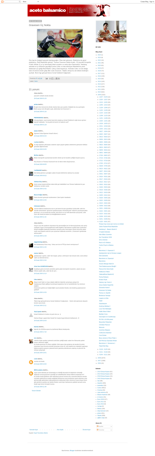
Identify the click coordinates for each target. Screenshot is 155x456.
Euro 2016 (100, 404)
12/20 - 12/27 (103, 99)
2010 (99, 92)
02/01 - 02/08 (103, 219)
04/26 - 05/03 (103, 187)
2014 (99, 81)
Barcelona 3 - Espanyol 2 (107, 250)
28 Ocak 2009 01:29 (40, 125)
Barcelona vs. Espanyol (106, 258)
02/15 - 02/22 (103, 213)
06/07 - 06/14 (103, 171)
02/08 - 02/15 (103, 216)
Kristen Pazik (103, 279)
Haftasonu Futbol (104, 272)
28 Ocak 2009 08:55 (40, 164)
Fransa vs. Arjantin (104, 293)
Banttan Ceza (103, 314)
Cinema (99, 390)
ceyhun (36, 142)
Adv (98, 381)
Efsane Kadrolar (102, 394)
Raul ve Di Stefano (105, 242)
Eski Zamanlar (103, 256)
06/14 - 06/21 (103, 168)
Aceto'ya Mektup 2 (104, 306)
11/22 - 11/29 (103, 110)
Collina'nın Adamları (105, 333)
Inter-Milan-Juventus (105, 234)
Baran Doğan (38, 195)
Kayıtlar (100, 426)
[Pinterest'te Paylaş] (59, 78)
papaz (36, 131)
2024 (99, 55)
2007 (99, 360)
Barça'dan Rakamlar (105, 322)
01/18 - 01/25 (103, 349)
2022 (99, 60)
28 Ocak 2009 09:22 (40, 175)
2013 (99, 84)
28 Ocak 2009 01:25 (40, 98)
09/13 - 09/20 (103, 137)
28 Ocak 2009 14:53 (40, 292)
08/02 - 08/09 (103, 152)
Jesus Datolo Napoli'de (106, 285)
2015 (99, 78)
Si (99, 248)
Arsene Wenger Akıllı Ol (106, 264)
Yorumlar (101, 430)
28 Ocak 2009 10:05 (40, 200)
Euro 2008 (100, 399)
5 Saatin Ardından (104, 232)
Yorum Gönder (36, 390)
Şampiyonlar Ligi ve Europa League (110, 253)
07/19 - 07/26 (103, 158)
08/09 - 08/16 (103, 150)
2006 (99, 363)
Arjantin (99, 383)
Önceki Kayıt (86, 429)
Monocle (101, 327)
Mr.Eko (36, 155)
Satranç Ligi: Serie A (105, 282)
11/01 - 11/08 (103, 118)
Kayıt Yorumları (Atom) (41, 433)
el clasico (100, 397)
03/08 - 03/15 (103, 206)
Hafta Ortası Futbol (105, 311)
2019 (99, 68)
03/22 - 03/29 (103, 200)
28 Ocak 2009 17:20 (40, 332)
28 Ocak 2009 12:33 (40, 236)
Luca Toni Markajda (105, 309)
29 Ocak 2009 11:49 (40, 387)
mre (35, 338)
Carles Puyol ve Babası (106, 245)
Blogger (72, 450)
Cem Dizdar (102, 335)
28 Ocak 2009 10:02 (40, 188)
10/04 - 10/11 (103, 129)
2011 (99, 89)
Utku (35, 279)
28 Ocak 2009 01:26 (40, 111)
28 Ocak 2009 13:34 (40, 260)
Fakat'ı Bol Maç (103, 346)
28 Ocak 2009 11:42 (40, 217)
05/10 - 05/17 (103, 182)
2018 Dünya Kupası (103, 376)
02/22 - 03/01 (103, 211)
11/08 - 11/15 (103, 115)
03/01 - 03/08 (103, 208)
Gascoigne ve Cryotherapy (107, 317)
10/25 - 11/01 (103, 121)
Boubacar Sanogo (104, 295)
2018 (99, 71)
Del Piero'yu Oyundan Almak (108, 340)
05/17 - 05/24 (103, 179)
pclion (36, 104)
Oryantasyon (103, 303)
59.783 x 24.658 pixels (106, 319)
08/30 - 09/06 (103, 142)
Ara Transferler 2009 (105, 237)
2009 (99, 94)
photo (99, 413)
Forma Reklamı (103, 277)
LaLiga (99, 406)
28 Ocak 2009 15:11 (40, 305)
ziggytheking (38, 242)
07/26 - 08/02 (103, 155)
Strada (99, 415)
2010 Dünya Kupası (103, 371)
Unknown (37, 206)
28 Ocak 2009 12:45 (40, 247)
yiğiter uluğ (100, 418)
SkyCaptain (38, 311)
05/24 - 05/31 (103, 176)
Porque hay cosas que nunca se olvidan (111, 224)
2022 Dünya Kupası (103, 378)
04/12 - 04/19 (103, 192)
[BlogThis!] (52, 78)
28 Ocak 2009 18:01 (40, 352)
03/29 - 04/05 (103, 198)
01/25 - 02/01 (103, 221)
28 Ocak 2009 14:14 (40, 273)
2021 (99, 63)
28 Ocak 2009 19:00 (40, 364)
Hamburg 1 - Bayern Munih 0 (108, 229)
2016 (99, 76)
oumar (36, 253)
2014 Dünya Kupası (103, 374)
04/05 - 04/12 (103, 195)
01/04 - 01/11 (103, 354)
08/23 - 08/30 (103, 144)
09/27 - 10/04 (103, 131)
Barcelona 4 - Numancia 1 (107, 343)
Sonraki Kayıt (34, 429)
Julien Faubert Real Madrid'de (108, 226)
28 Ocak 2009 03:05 (40, 149)
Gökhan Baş (38, 181)
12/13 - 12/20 (103, 102)
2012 (99, 86)
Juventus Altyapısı (104, 330)
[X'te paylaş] (54, 78)
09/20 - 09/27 (103, 134)
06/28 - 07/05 (103, 166)
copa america (101, 392)
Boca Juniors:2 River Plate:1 (108, 338)
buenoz (36, 327)
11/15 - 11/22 (103, 113)
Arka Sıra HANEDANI (41, 266)
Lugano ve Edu (103, 298)
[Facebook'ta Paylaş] (56, 78)
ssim (35, 359)
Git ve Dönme (103, 240)
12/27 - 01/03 (103, 97)
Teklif (100, 301)
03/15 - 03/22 (103, 203)
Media (99, 408)
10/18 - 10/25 (103, 123)
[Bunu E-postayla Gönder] (50, 78)
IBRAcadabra (38, 370)
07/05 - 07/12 (103, 163)
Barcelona (102, 261)
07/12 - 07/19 (103, 160)
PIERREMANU (38, 118)
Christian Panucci (104, 325)
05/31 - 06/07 (103, 174)
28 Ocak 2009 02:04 (40, 136)
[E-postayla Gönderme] (46, 78)
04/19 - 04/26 (103, 190)
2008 (99, 358)
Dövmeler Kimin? (104, 287)
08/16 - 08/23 (103, 147)
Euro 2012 (100, 401)
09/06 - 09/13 (103, 139)
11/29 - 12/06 (103, 107)
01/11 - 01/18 (103, 352)
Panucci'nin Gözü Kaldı (106, 269)
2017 (99, 73)
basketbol (100, 385)
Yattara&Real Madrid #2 (106, 274)
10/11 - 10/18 (103, 126)
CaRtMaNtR (38, 170)
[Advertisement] (60, 410)
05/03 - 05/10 (103, 184)
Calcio (36, 81)
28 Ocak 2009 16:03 (40, 320)
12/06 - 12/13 (103, 105)
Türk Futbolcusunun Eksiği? (107, 266)
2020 (99, 65)
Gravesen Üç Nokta (105, 290)
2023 (99, 57)
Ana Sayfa (60, 429)
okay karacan (101, 411)
